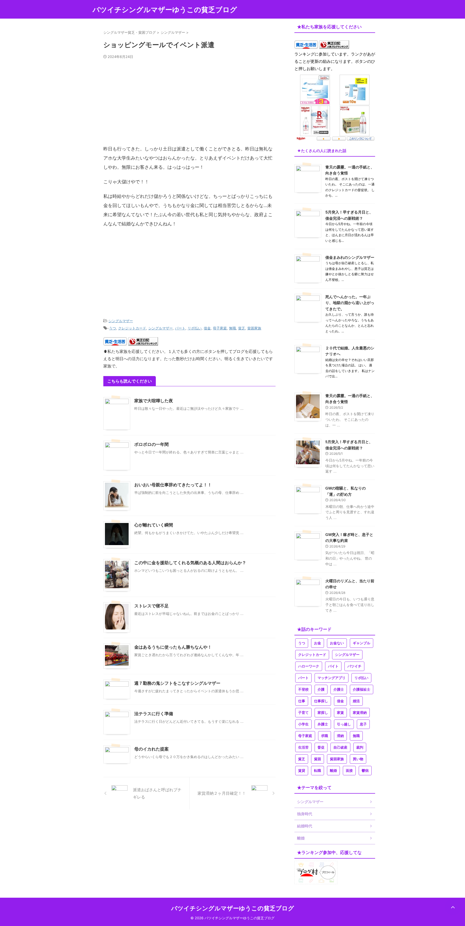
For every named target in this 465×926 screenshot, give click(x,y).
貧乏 (241, 328)
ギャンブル (361, 643)
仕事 (301, 701)
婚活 (356, 701)
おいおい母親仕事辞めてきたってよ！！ (173, 485)
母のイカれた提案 (151, 749)
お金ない (337, 643)
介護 (321, 689)
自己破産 (340, 747)
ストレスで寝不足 (151, 606)
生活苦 (303, 747)
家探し (323, 713)
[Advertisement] (189, 104)
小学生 (303, 724)
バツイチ (354, 666)
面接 (349, 771)
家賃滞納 (360, 713)
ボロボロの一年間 (151, 444)
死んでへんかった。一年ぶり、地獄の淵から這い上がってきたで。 (349, 302)
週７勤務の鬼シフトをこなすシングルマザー (177, 683)
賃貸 (301, 771)
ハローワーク (308, 666)
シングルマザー (120, 321)
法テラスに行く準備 (153, 713)
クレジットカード (132, 328)
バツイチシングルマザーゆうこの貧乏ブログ (165, 10)
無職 (232, 328)
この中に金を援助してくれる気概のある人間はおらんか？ (190, 562)
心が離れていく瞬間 (153, 525)
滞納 (340, 736)
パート (180, 328)
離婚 (333, 771)
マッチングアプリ (332, 678)
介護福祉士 (361, 689)
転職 (317, 771)
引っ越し (344, 724)
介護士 (338, 689)
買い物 (358, 759)
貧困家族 (254, 328)
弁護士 (323, 724)
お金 (317, 643)
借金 (207, 328)
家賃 (340, 713)
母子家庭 (220, 328)
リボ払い (195, 328)
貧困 (317, 759)
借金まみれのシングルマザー (349, 257)
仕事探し (321, 701)
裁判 (359, 747)
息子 (363, 724)
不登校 (303, 689)
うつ (112, 328)
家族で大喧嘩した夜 (153, 400)
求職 (324, 736)
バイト (333, 666)
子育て (303, 713)
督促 (321, 747)
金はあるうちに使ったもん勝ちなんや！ (173, 647)
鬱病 (365, 771)
